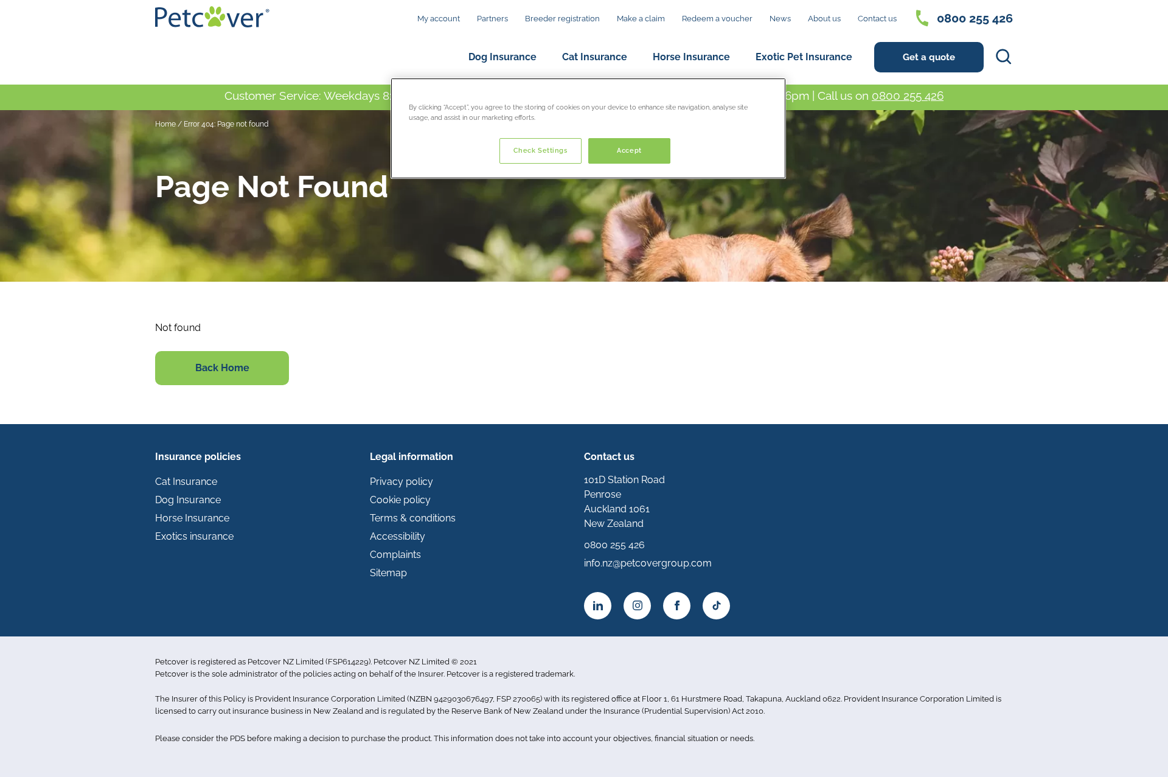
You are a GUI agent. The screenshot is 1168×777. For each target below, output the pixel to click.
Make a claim (641, 18)
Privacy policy (401, 481)
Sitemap (388, 573)
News (780, 18)
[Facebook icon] (676, 605)
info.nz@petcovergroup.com (648, 563)
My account (438, 18)
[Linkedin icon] (597, 605)
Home (165, 124)
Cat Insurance (594, 57)
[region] (588, 128)
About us (824, 18)
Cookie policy (400, 500)
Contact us (877, 18)
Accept (629, 150)
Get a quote (929, 57)
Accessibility (397, 536)
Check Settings (540, 150)
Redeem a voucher (717, 18)
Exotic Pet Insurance (804, 57)
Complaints (395, 554)
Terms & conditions (413, 518)
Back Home (222, 368)
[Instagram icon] (637, 605)
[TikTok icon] (716, 605)
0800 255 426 (975, 18)
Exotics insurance (194, 536)
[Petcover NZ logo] (212, 16)
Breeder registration (562, 18)
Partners (492, 18)
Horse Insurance (691, 57)
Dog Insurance (502, 57)
